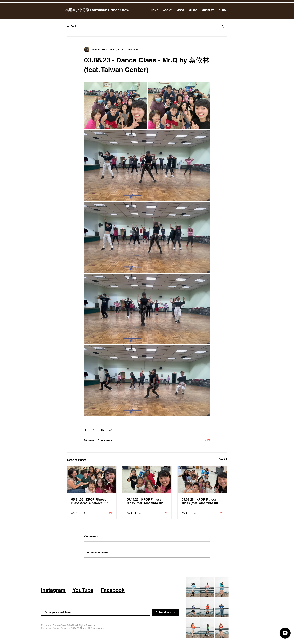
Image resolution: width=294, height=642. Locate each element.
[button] (222, 26)
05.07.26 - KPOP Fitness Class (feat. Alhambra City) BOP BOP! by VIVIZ (201, 501)
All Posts (72, 26)
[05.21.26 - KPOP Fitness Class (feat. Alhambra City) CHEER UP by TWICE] (91, 479)
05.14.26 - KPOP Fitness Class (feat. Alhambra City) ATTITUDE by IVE (146, 501)
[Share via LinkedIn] (102, 429)
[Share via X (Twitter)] (94, 429)
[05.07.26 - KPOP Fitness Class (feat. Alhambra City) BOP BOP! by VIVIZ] (202, 479)
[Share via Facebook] (85, 429)
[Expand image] (115, 105)
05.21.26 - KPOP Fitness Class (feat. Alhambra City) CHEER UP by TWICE (90, 501)
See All (223, 459)
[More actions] (208, 49)
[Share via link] (110, 429)
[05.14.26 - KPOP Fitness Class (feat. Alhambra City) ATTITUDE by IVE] (147, 479)
